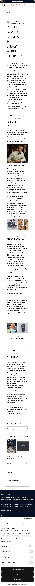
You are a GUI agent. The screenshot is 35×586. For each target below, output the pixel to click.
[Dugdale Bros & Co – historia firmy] (17, 446)
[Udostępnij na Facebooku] (7, 423)
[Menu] (32, 5)
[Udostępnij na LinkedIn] (16, 423)
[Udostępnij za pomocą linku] (20, 423)
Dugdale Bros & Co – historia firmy (15, 457)
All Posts (7, 12)
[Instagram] (2, 5)
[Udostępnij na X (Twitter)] (12, 423)
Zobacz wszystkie (23, 436)
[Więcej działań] (27, 22)
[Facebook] (4, 5)
